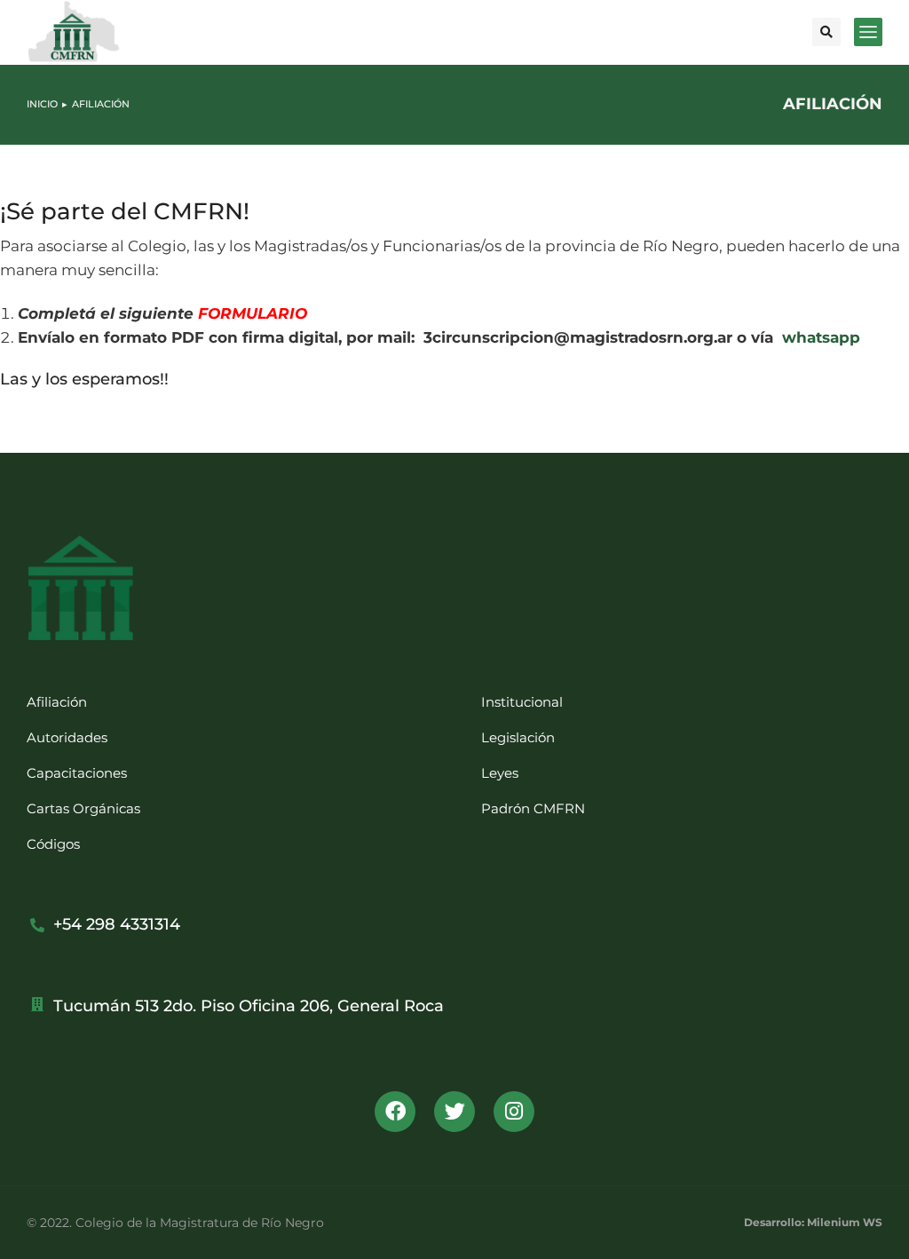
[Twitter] (454, 1111)
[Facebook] (395, 1111)
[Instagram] (514, 1111)
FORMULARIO (252, 313)
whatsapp (821, 337)
